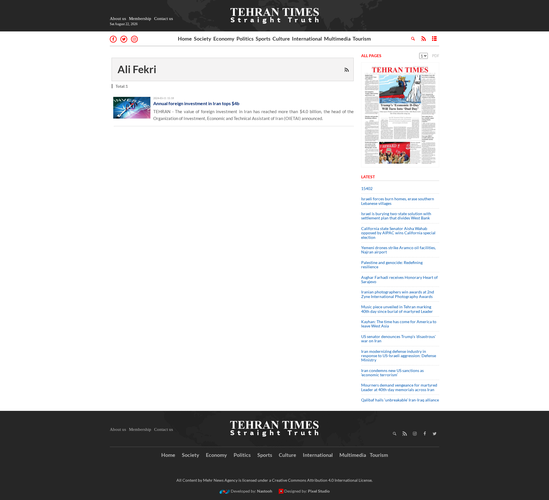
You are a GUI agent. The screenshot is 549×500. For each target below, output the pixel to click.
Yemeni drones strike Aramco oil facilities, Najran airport (398, 249)
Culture (281, 38)
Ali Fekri (137, 69)
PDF (435, 55)
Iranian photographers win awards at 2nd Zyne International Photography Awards (397, 294)
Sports (263, 38)
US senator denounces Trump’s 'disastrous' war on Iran (398, 338)
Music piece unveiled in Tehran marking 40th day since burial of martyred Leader (398, 308)
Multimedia (337, 38)
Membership (140, 18)
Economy (223, 38)
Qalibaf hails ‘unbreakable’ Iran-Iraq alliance (400, 399)
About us (118, 18)
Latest (368, 176)
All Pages (371, 55)
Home (185, 38)
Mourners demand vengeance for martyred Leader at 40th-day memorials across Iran (399, 387)
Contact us (163, 18)
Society (202, 38)
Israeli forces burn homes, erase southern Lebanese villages (397, 200)
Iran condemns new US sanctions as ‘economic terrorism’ (392, 372)
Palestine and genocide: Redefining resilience (392, 264)
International (307, 38)
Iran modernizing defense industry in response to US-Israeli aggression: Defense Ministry (398, 356)
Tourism (362, 38)
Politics (245, 38)
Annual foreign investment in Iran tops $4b (196, 103)
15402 (367, 188)
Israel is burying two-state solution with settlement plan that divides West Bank (396, 215)
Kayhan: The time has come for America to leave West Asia (398, 323)
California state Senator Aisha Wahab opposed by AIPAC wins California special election (398, 233)
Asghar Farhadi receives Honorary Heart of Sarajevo (399, 279)
